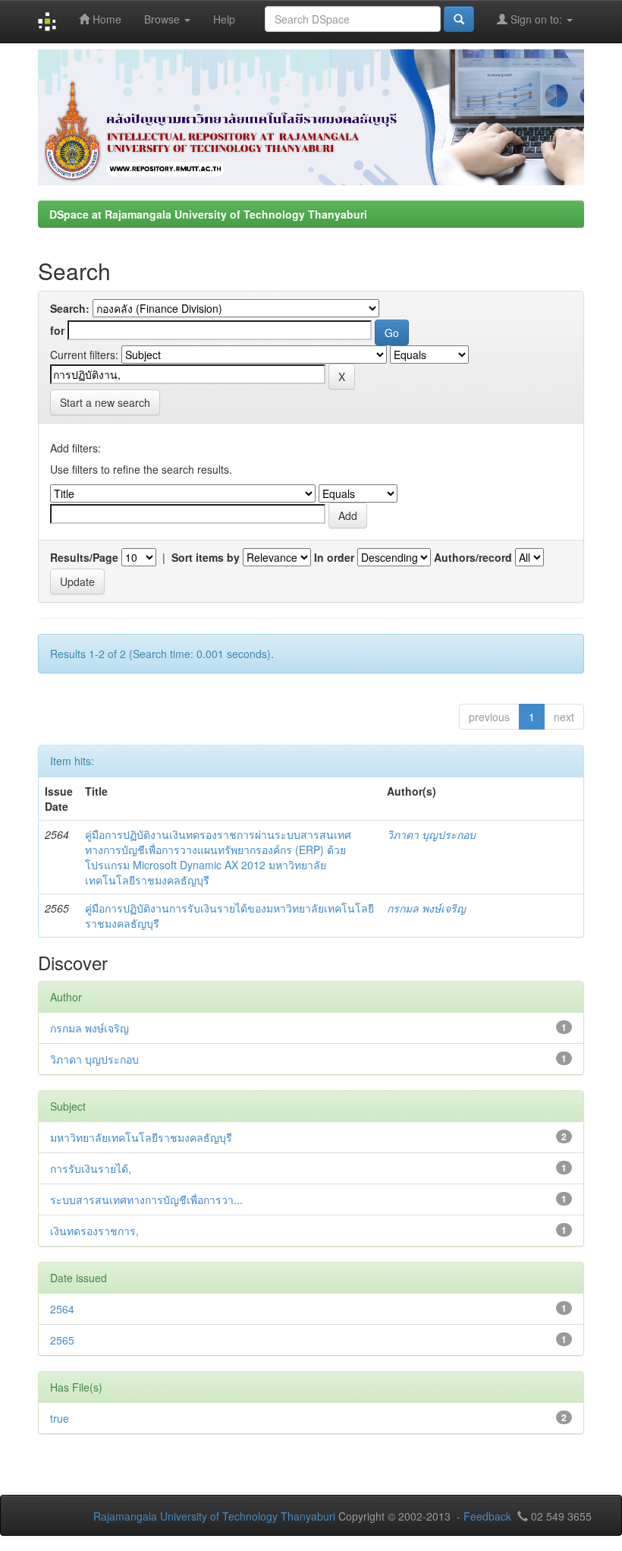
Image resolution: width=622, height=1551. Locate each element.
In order (334, 557)
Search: (70, 308)
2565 (62, 1340)
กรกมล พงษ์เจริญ (426, 908)
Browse (163, 19)
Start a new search (105, 402)
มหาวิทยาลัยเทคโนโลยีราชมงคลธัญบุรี (141, 1137)
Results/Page (84, 557)
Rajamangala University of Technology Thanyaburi (214, 1516)
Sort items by (205, 557)
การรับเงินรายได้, (90, 1168)
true (59, 1418)
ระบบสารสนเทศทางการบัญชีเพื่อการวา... (146, 1199)
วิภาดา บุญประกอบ (431, 834)
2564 (62, 1308)
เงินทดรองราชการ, (94, 1230)
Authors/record (473, 557)
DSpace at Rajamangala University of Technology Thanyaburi (208, 214)
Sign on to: (536, 19)
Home (105, 19)
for (57, 330)
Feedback (487, 1516)
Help (224, 19)
